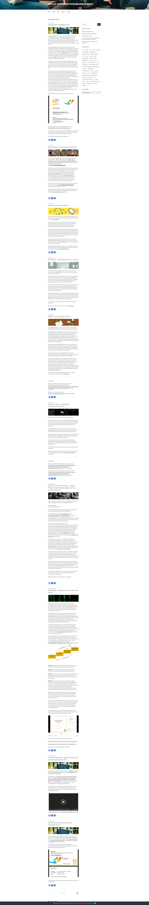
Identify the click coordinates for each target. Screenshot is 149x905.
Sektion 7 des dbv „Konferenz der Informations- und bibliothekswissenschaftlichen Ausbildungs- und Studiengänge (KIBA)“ (62, 779)
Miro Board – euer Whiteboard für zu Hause (63, 259)
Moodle (90, 77)
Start (49, 11)
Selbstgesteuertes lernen (95, 81)
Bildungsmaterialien (86, 54)
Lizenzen (88, 72)
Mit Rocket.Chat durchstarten (58, 205)
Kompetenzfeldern (68, 175)
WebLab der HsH (52, 546)
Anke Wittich (57, 780)
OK (94, 903)
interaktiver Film (91, 68)
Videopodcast (89, 83)
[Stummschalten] (74, 809)
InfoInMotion (85, 64)
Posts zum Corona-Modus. (56, 162)
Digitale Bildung (85, 58)
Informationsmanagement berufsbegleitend (91, 66)
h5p (69, 61)
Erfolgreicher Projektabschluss (59, 25)
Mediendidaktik (94, 72)
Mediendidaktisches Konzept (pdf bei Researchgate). (59, 128)
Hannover (84, 62)
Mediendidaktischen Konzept (64, 631)
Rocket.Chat (56, 219)
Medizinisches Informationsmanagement (90, 75)
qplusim (87, 81)
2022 (94, 49)
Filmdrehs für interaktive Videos (58, 840)
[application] (63, 802)
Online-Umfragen (72, 838)
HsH (98, 62)
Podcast (96, 79)
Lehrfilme (96, 70)
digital (95, 56)
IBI (77, 525)
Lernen (84, 72)
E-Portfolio (91, 60)
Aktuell (53, 11)
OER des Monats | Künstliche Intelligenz (89, 33)
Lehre (92, 70)
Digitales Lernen (93, 58)
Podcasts (69, 840)
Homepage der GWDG (53, 369)
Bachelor (98, 49)
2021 (91, 49)
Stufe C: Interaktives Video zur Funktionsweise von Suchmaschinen (62, 741)
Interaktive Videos (86, 70)
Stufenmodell (65, 52)
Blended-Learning (94, 54)
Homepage (71, 305)
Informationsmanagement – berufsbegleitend (58, 515)
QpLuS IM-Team (71, 772)
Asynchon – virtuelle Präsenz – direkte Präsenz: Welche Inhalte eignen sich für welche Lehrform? (61, 488)
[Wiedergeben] (50, 809)
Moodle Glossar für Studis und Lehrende (62, 147)
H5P (95, 60)
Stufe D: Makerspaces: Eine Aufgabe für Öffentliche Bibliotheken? (62, 744)
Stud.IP (56, 57)
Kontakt (68, 11)
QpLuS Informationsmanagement (71, 4)
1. (62, 811)
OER (94, 77)
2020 (87, 49)
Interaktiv (84, 68)
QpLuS (57, 158)
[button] (49, 140)
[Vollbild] (76, 809)
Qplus (84, 81)
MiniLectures (85, 77)
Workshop (84, 85)
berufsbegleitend (86, 51)
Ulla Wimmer (66, 532)
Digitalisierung (85, 60)
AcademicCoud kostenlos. (63, 248)
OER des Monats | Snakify (87, 35)
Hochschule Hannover (92, 62)
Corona (86, 56)
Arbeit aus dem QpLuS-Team (57, 191)
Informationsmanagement (60, 165)
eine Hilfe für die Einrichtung (69, 452)
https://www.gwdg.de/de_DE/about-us (56, 393)
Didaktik (91, 56)
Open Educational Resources (88, 79)
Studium (84, 83)
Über (58, 11)
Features (63, 241)
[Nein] (147, 903)
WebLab (63, 11)
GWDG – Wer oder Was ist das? (59, 316)
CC (83, 56)
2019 (84, 49)
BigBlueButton (93, 51)
